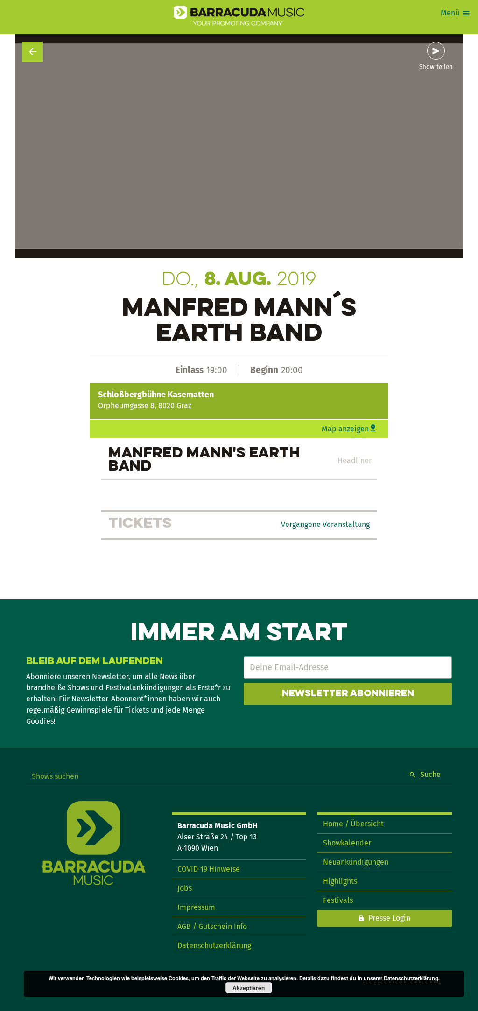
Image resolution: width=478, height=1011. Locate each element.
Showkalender (347, 842)
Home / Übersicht (353, 823)
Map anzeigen (345, 428)
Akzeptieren (248, 987)
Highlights (340, 881)
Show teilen (436, 67)
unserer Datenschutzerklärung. (402, 978)
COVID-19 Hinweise (208, 869)
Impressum (196, 907)
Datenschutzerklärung (214, 945)
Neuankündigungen (355, 862)
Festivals (338, 900)
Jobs (184, 888)
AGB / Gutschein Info (212, 926)
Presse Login (389, 918)
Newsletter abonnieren (348, 694)
